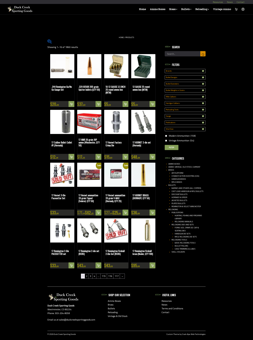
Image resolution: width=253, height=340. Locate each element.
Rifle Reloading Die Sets (186, 236)
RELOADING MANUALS (184, 221)
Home (142, 9)
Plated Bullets (178, 203)
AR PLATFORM (177, 173)
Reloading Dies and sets (183, 224)
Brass (173, 9)
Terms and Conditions (172, 308)
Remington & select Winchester (186, 206)
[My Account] (243, 9)
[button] (71, 104)
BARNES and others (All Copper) (186, 188)
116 (110, 276)
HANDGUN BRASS (179, 179)
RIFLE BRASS (177, 182)
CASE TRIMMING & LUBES (185, 248)
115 (104, 276)
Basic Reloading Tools (185, 242)
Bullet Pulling (181, 245)
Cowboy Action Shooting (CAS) (185, 176)
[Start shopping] (236, 9)
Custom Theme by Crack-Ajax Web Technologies (186, 334)
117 (117, 276)
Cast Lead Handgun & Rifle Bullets (187, 191)
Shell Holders (178, 251)
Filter (171, 147)
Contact (240, 2)
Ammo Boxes (157, 9)
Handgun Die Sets (183, 233)
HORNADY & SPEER (179, 197)
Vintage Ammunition (181, 140)
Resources (218, 2)
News (230, 2)
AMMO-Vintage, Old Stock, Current (184, 166)
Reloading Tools (179, 239)
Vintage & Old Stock (117, 316)
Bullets (186, 9)
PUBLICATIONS (177, 212)
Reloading (202, 9)
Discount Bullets (180, 194)
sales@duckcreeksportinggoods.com (77, 319)
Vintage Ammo (222, 9)
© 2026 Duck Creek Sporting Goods (61, 334)
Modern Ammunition (182, 136)
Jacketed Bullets (179, 200)
